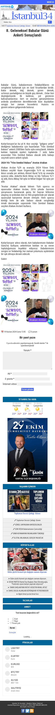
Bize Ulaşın (31, 707)
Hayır (16, 621)
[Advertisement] (27, 59)
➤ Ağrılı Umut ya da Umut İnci (27, 594)
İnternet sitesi (10, 384)
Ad (10, 373)
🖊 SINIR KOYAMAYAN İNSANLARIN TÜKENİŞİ (27, 533)
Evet (16, 619)
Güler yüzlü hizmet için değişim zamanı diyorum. (27, 572)
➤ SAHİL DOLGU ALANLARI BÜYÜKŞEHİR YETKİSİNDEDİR (27, 591)
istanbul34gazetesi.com (15, 705)
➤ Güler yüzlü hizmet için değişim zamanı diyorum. (27, 579)
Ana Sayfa (23, 707)
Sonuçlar (12, 632)
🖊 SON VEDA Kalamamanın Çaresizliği (27, 529)
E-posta (9, 378)
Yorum (27, 350)
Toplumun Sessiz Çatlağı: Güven (27, 513)
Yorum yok (16, 623)
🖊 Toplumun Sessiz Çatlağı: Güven (27, 520)
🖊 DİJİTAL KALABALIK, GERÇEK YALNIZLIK (27, 538)
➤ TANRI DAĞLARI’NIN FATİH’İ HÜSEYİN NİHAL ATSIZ (27, 587)
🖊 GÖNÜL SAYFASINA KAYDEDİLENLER (27, 525)
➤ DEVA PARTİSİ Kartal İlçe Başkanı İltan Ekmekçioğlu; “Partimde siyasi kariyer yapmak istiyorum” (27, 583)
